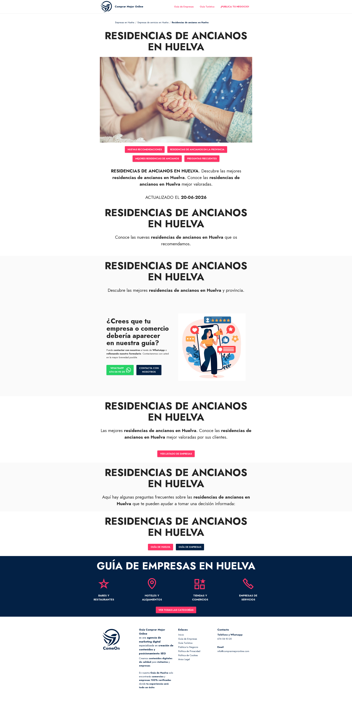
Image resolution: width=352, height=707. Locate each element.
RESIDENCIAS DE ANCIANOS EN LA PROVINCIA (197, 149)
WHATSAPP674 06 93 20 (117, 369)
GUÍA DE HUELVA (160, 547)
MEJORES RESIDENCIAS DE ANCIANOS (157, 158)
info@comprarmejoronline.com (233, 651)
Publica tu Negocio (188, 647)
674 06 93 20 (224, 639)
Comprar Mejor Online (129, 6)
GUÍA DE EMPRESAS (190, 547)
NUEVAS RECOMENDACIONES (145, 149)
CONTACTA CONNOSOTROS (149, 369)
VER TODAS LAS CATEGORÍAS (176, 610)
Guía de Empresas (184, 6)
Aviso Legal (184, 659)
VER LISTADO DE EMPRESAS (176, 454)
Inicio (181, 634)
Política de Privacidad (189, 651)
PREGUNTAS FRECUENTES (202, 158)
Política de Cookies (188, 655)
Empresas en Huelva (124, 22)
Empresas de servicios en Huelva (153, 22)
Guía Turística (207, 6)
